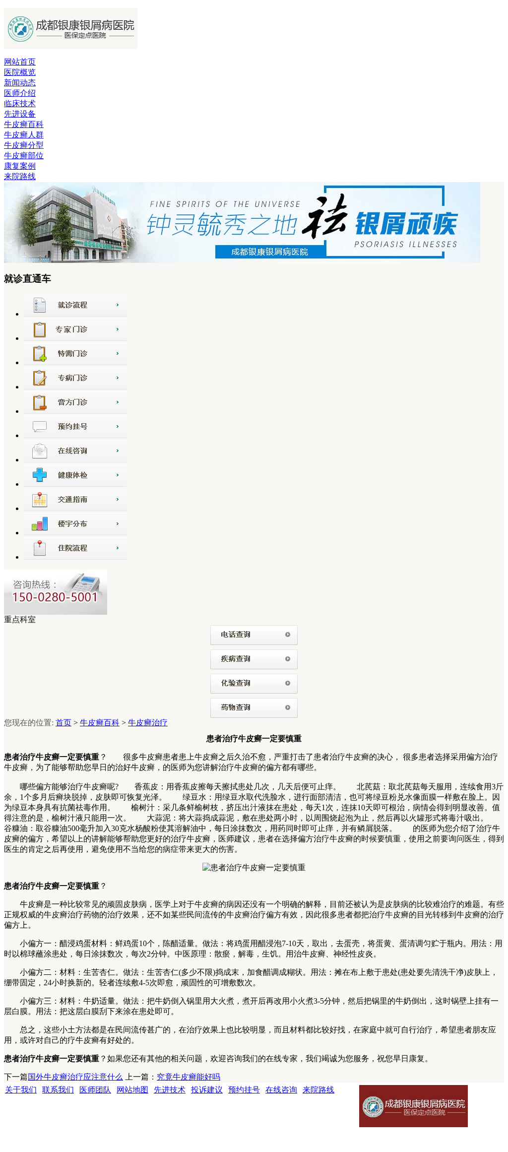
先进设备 (20, 114)
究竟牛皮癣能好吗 (188, 1077)
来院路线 (20, 176)
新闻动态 (20, 82)
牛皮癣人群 (24, 134)
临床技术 (20, 103)
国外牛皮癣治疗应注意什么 (75, 1077)
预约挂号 (244, 1090)
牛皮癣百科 (24, 124)
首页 (63, 722)
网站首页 (20, 62)
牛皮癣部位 (24, 155)
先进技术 (170, 1090)
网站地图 (132, 1090)
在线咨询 (281, 1090)
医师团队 (95, 1090)
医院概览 (20, 72)
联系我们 (58, 1090)
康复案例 (20, 166)
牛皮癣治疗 (148, 722)
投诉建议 (207, 1090)
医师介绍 (20, 93)
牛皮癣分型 (24, 145)
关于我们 (21, 1090)
